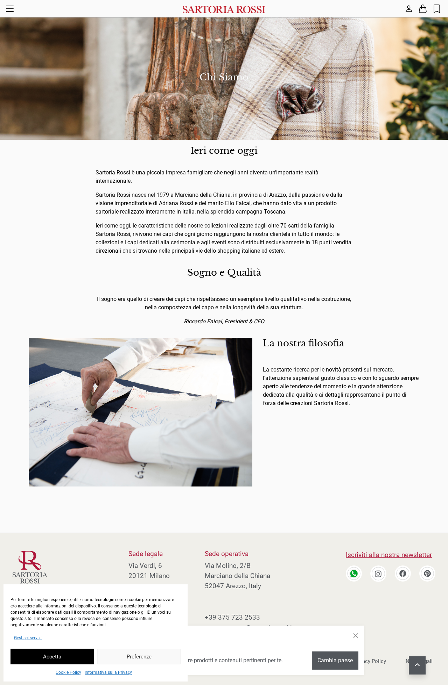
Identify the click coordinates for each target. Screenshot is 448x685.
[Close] (355, 635)
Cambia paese (335, 660)
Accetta (52, 657)
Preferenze (139, 657)
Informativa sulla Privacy (108, 672)
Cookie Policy (68, 672)
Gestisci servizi (28, 637)
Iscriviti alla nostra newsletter (389, 555)
